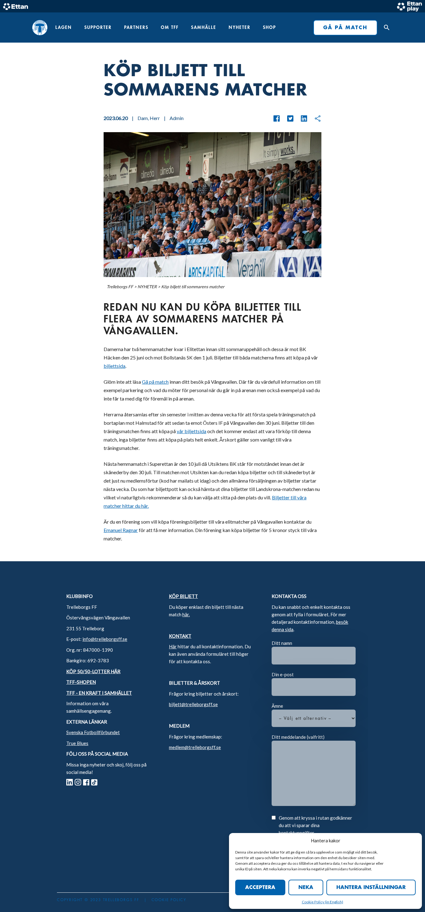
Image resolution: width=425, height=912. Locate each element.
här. (186, 614)
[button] (385, 27)
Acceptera (260, 887)
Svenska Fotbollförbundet (93, 732)
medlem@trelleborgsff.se (195, 747)
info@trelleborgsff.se (104, 639)
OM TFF (170, 27)
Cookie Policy (313, 902)
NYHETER (239, 27)
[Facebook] (276, 118)
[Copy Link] (314, 118)
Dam (143, 118)
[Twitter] (287, 118)
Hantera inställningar (371, 887)
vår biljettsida (191, 431)
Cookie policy (169, 900)
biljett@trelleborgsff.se (193, 704)
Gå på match (155, 382)
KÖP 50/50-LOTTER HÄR (93, 671)
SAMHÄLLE (203, 27)
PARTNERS (136, 27)
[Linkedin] (301, 118)
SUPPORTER (98, 27)
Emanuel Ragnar (121, 530)
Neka (305, 887)
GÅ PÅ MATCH (345, 27)
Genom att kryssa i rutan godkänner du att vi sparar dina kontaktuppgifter (315, 825)
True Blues (77, 743)
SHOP (269, 27)
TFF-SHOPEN (81, 682)
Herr (155, 118)
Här (173, 646)
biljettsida (114, 366)
